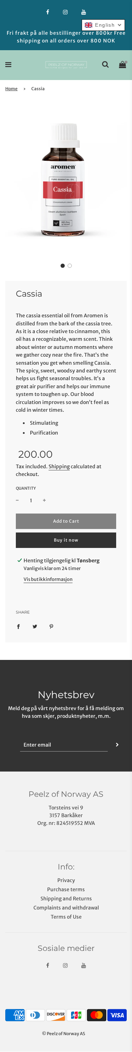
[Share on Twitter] (35, 626)
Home (11, 88)
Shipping (59, 466)
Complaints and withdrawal (66, 908)
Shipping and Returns (66, 898)
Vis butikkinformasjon (48, 579)
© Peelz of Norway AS (63, 1033)
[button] (63, 266)
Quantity (26, 488)
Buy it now (66, 540)
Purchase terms (66, 889)
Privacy (66, 880)
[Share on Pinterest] (51, 626)
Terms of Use (66, 917)
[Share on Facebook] (18, 626)
